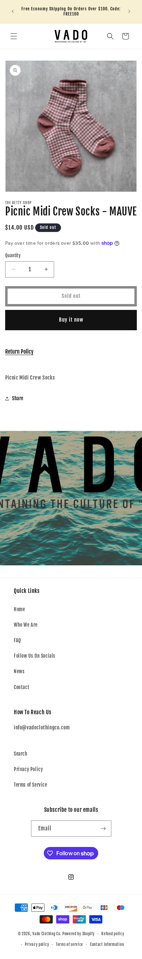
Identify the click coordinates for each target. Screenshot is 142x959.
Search (21, 754)
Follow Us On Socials (34, 656)
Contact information (107, 944)
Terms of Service (30, 785)
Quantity (13, 255)
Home (19, 609)
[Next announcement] (129, 11)
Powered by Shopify (78, 933)
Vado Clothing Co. (46, 933)
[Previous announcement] (12, 11)
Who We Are (26, 625)
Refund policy (112, 933)
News (19, 671)
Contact (21, 687)
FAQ (17, 640)
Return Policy (19, 351)
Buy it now (71, 319)
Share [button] (17, 398)
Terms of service (69, 944)
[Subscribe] (103, 828)
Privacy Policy (28, 769)
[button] (13, 36)
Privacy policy (37, 944)
